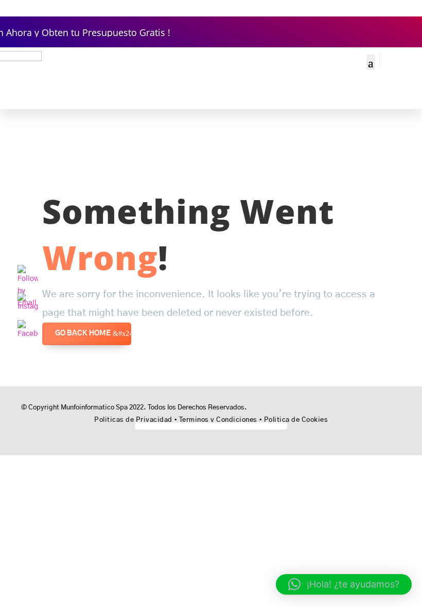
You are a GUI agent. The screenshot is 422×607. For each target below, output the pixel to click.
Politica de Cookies (296, 420)
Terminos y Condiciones (218, 420)
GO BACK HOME (83, 333)
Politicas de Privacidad (133, 420)
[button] (344, 584)
